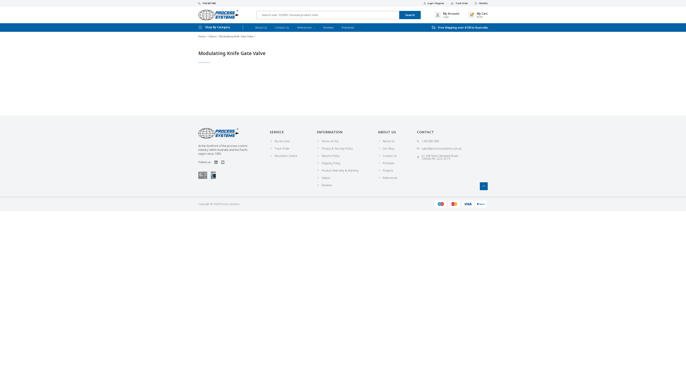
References (304, 27)
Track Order (461, 3)
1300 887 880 (209, 3)
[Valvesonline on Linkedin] (214, 162)
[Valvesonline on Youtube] (221, 162)
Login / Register (435, 3)
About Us (261, 27)
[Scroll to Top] (484, 186)
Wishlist (483, 3)
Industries (348, 27)
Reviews (328, 27)
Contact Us (282, 27)
